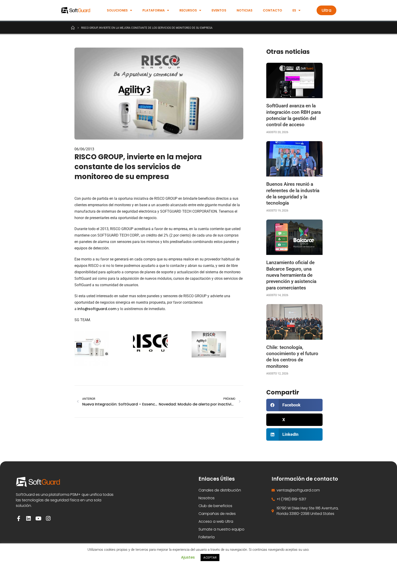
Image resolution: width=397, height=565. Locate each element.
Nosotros (206, 498)
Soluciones (117, 10)
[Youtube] (38, 518)
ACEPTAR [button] (210, 557)
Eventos (219, 10)
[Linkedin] (28, 518)
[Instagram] (48, 518)
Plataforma (153, 10)
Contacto (272, 10)
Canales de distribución (219, 490)
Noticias (244, 10)
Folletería (206, 537)
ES (294, 10)
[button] (294, 405)
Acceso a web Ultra (215, 521)
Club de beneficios (215, 505)
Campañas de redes (217, 513)
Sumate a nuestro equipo (221, 529)
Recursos (188, 10)
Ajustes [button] (188, 557)
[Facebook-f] (18, 518)
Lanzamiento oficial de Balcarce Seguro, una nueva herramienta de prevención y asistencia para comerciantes (291, 275)
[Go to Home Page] (73, 27)
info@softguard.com (96, 308)
